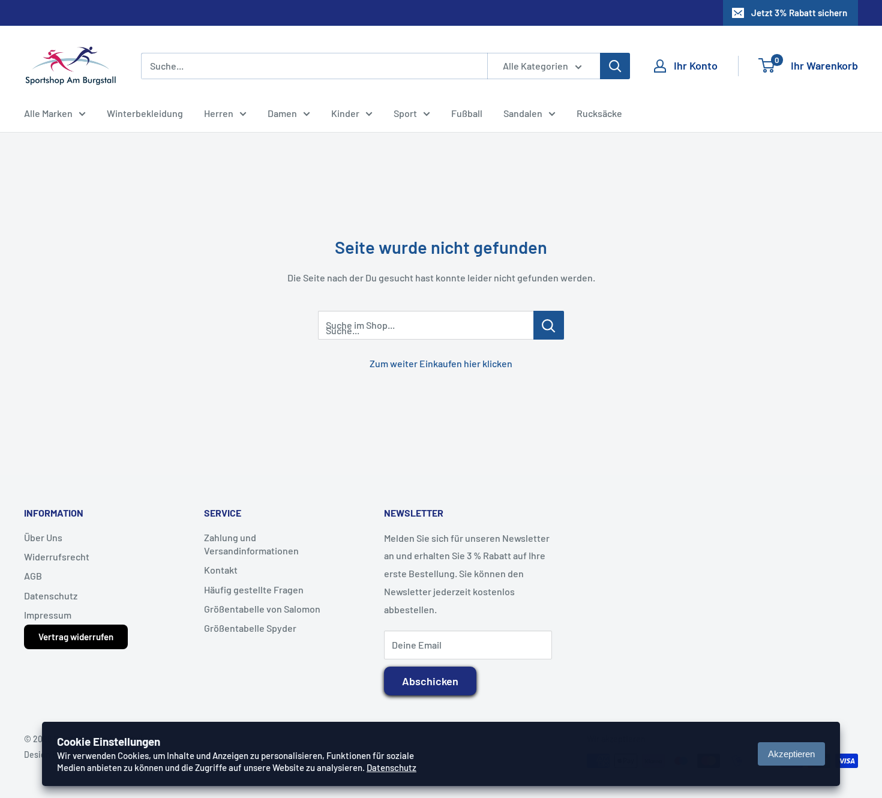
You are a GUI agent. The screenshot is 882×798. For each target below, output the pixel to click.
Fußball (466, 113)
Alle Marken (48, 113)
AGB (33, 575)
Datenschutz (50, 595)
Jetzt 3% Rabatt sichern (799, 12)
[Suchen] (615, 66)
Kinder (345, 113)
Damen (282, 113)
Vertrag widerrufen (75, 636)
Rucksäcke (599, 113)
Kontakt (221, 569)
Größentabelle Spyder (250, 628)
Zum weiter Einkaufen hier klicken (441, 363)
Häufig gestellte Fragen (254, 589)
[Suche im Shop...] (548, 325)
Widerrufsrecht (56, 556)
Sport (405, 113)
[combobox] (314, 66)
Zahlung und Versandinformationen (251, 544)
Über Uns (43, 537)
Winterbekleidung (145, 113)
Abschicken (430, 681)
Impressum (47, 614)
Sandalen (522, 113)
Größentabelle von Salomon (262, 608)
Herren (218, 113)
